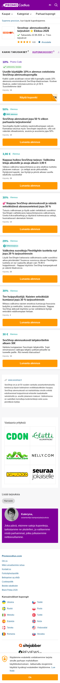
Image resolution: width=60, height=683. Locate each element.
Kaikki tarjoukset (14, 52)
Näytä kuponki (28, 97)
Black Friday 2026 (10, 590)
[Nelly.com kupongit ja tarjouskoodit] (43, 455)
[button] (8, 14)
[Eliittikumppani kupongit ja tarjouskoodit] (43, 436)
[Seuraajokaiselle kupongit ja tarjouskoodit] (43, 474)
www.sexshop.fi (15, 380)
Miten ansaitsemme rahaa (13, 565)
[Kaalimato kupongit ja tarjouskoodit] (17, 455)
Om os (5, 561)
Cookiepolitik (7, 582)
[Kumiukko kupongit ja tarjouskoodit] (17, 474)
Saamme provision (10, 21)
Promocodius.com (12, 556)
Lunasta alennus (30, 142)
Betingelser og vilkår (11, 577)
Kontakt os (6, 569)
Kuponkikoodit (42, 52)
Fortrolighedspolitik (10, 573)
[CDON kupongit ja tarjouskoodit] (17, 436)
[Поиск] (56, 5)
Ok (30, 677)
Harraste (8, 501)
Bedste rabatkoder (10, 586)
